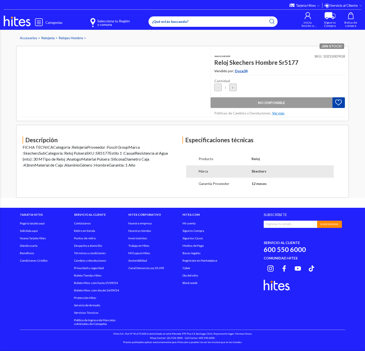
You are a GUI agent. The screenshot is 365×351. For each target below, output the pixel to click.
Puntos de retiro (85, 238)
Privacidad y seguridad (89, 268)
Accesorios (29, 38)
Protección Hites (85, 298)
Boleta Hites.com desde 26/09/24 (96, 290)
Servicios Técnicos (86, 313)
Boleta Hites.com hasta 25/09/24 (96, 283)
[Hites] (17, 21)
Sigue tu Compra (193, 231)
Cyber (186, 268)
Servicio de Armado (87, 305)
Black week (189, 283)
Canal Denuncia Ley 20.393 (146, 268)
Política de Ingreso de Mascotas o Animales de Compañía (95, 322)
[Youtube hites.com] (298, 267)
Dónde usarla (28, 245)
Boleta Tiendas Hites (88, 275)
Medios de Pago (193, 245)
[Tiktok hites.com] (311, 267)
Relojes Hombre (71, 38)
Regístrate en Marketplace (199, 260)
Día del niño (190, 275)
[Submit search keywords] (271, 21)
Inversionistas (137, 238)
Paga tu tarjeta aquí (32, 223)
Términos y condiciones (90, 253)
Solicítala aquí (29, 231)
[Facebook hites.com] (284, 267)
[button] (307, 19)
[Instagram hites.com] (270, 267)
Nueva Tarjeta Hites (33, 238)
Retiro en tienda (84, 231)
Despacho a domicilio (88, 245)
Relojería (48, 38)
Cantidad (222, 81)
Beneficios (27, 253)
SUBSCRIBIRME (329, 224)
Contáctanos (82, 223)
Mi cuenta (189, 223)
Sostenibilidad (137, 260)
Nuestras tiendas (139, 231)
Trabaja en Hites (138, 245)
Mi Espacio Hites (139, 253)
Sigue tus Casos (192, 238)
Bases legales (191, 253)
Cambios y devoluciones (90, 260)
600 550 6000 (285, 249)
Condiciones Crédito (33, 260)
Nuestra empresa (140, 223)
